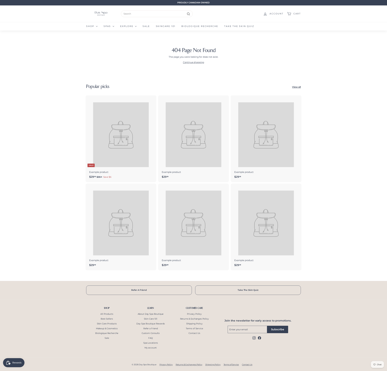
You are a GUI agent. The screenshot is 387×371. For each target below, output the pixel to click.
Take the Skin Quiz (239, 26)
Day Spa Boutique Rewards (150, 323)
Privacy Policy (194, 314)
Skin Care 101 (150, 318)
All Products (106, 314)
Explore (127, 26)
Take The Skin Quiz (248, 290)
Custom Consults (151, 333)
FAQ (150, 338)
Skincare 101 (166, 26)
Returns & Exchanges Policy (194, 318)
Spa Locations (150, 342)
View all (296, 87)
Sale (146, 26)
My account (151, 347)
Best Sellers (107, 318)
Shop (90, 26)
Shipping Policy (194, 323)
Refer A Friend (139, 290)
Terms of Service (194, 328)
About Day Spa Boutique (151, 314)
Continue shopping (193, 62)
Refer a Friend (150, 328)
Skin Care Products (107, 323)
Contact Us (194, 333)
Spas (108, 26)
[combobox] (157, 13)
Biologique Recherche (199, 26)
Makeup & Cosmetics (107, 328)
